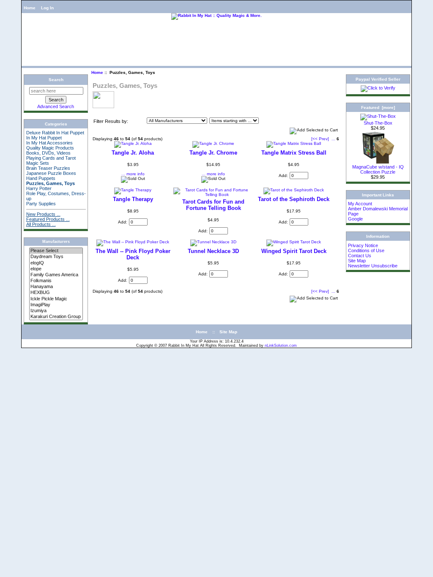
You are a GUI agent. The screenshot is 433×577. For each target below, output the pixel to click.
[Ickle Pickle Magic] (56, 299)
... (333, 138)
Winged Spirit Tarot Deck (293, 251)
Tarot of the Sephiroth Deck (293, 199)
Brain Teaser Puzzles (48, 168)
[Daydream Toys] (56, 257)
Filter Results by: (110, 121)
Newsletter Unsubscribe (372, 265)
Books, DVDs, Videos (48, 152)
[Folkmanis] (56, 281)
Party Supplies (41, 203)
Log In (47, 7)
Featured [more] (378, 107)
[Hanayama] (56, 287)
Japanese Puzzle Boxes (51, 173)
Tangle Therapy (133, 199)
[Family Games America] (56, 275)
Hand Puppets (40, 178)
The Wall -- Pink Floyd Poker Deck (133, 254)
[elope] (56, 269)
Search (56, 79)
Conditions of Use (366, 250)
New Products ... (43, 214)
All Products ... (41, 224)
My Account (360, 203)
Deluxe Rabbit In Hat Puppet (55, 132)
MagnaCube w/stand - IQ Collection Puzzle (378, 169)
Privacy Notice (363, 245)
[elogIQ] (56, 263)
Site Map (357, 260)
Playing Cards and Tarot (51, 158)
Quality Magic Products (50, 147)
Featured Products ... (48, 219)
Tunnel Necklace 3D (213, 251)
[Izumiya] (56, 311)
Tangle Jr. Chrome (213, 153)
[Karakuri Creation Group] (56, 317)
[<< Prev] (320, 138)
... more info (133, 173)
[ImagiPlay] (56, 305)
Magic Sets (37, 163)
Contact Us (359, 255)
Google (355, 218)
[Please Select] (56, 251)
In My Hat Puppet (44, 137)
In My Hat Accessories (49, 142)
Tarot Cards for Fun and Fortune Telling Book (213, 205)
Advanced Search (55, 106)
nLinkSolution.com (281, 345)
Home (30, 7)
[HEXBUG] (56, 293)
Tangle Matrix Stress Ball (293, 153)
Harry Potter (39, 188)
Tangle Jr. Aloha (133, 153)
